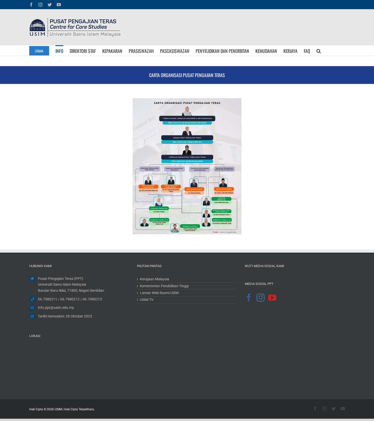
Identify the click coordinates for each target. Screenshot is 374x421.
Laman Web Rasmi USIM (159, 293)
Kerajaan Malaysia (154, 279)
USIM (58, 409)
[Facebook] (249, 297)
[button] (319, 50)
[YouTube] (272, 297)
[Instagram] (260, 297)
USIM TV (146, 300)
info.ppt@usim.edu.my (56, 308)
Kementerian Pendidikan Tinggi (164, 286)
